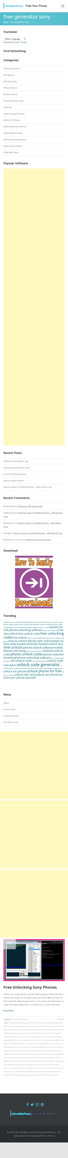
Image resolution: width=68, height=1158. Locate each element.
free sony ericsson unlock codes (36, 1026)
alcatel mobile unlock (29, 622)
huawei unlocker (27, 644)
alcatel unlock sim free (41, 627)
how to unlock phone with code (29, 641)
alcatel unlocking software (23, 627)
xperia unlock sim (52, 1075)
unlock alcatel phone (39, 661)
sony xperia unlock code (54, 1061)
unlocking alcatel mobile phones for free (28, 668)
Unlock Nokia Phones (13, 133)
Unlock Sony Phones (13, 146)
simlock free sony (15, 1036)
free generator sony (55, 1023)
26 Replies (61, 1019)
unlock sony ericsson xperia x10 (44, 1068)
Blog (5, 22)
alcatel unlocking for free (48, 624)
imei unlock (12, 647)
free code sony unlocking (18, 1023)
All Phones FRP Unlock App (15, 461)
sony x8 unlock (19, 1061)
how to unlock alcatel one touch (38, 638)
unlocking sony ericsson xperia (40, 1071)
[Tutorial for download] (34, 582)
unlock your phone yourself (33, 676)
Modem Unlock (10, 94)
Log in (6, 702)
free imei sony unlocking (13, 1026)
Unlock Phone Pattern (13, 480)
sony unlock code (37, 1054)
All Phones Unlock (11, 68)
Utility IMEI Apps (10, 152)
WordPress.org (10, 722)
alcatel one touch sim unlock (47, 622)
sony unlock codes (14, 1057)
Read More (8, 1010)
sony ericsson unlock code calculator (45, 1040)
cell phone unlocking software (22, 630)
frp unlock (20, 637)
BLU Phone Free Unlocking (39, 539)
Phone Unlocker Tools (13, 100)
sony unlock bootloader (19, 1054)
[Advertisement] (34, 306)
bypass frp (56, 627)
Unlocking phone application (52, 668)
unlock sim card (25, 674)
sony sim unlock (13, 1050)
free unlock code (29, 633)
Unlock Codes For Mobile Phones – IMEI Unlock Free (27, 487)
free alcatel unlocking (50, 630)
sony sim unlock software (31, 1050)
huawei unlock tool (50, 644)
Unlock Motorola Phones (14, 126)
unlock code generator (38, 664)
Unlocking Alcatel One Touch (16, 467)
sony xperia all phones (35, 1061)
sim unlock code (21, 661)
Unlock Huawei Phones (14, 113)
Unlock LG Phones (11, 120)
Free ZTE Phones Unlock (14, 474)
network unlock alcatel (34, 651)
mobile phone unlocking (13, 1033)
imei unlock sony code (54, 1029)
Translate (23, 42)
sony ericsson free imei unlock (35, 1036)
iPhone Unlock (10, 87)
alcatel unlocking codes (32, 624)
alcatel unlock (18, 624)
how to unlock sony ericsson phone (30, 1029)
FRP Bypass (9, 75)
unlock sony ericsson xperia (21, 1068)
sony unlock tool (30, 1057)
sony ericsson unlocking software (32, 1047)
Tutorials (7, 107)
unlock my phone (14, 671)
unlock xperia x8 (20, 1071)
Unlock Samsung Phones (15, 139)
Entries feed (9, 709)
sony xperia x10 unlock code (35, 1064)
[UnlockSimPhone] (26, 5)
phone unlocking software (34, 658)
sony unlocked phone (46, 1057)
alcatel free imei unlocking (12, 622)
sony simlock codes (49, 1050)
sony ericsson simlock (21, 1040)
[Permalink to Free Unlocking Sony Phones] (34, 960)
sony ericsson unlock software (37, 1043)
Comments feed (11, 715)
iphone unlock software (38, 647)
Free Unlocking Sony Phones (30, 987)
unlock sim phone (47, 674)
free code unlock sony (37, 1023)
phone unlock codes (26, 654)
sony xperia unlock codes (13, 1064)
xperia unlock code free (34, 1075)
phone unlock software (33, 1033)
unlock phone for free (44, 671)
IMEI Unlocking (10, 81)
